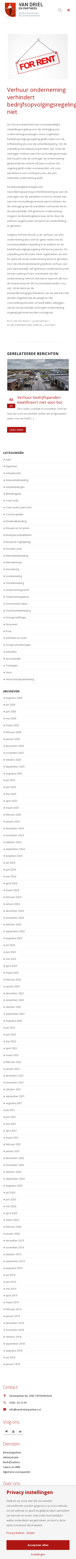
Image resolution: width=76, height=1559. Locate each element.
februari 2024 (13, 895)
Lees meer (17, 430)
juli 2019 (10, 1273)
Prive (8, 629)
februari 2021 (13, 1142)
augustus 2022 (14, 1019)
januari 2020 (13, 1232)
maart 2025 (12, 806)
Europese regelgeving (18, 540)
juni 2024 (11, 867)
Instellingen (38, 1554)
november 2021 (15, 1080)
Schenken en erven (16, 636)
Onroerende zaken (16, 602)
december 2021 (15, 1074)
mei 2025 (11, 792)
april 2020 (11, 1211)
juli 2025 (10, 778)
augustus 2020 (14, 1184)
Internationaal (14, 560)
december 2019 (15, 1238)
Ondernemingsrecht (17, 588)
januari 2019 (13, 1314)
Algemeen (11, 464)
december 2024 (15, 826)
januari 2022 (13, 1067)
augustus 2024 (14, 854)
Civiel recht (12, 498)
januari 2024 (13, 902)
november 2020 (15, 1163)
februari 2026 (13, 730)
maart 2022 (12, 1053)
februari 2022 (13, 1060)
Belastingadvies (12, 1450)
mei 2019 (11, 1286)
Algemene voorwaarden (16, 1470)
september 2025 (15, 765)
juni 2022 (11, 1032)
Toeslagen (12, 663)
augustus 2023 (14, 936)
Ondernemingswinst (17, 595)
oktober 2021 (13, 1087)
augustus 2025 (14, 771)
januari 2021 (13, 1149)
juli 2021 (10, 1108)
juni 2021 (11, 1115)
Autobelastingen (15, 485)
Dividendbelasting (16, 519)
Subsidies (11, 650)
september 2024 (15, 847)
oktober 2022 (13, 1005)
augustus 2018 (14, 1348)
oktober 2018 (13, 1335)
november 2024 (15, 833)
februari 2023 (13, 977)
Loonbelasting (14, 574)
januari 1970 (13, 1362)
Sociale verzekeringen (18, 643)
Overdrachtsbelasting (18, 609)
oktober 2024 (13, 840)
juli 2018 (10, 1355)
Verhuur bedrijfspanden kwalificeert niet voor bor (40, 400)
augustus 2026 (14, 696)
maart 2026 (12, 723)
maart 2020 (12, 1218)
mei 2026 (11, 716)
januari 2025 (13, 819)
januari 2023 (13, 984)
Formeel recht (14, 547)
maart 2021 (12, 1135)
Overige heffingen (16, 615)
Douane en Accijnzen (18, 526)
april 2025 (11, 799)
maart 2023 (12, 971)
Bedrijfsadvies (11, 1460)
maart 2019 (12, 1300)
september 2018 (15, 1342)
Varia (9, 670)
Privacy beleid (15, 1533)
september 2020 (15, 1177)
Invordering (12, 567)
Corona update (14, 512)
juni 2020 (11, 1197)
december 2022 (15, 991)
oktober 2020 (13, 1170)
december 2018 (15, 1321)
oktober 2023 (13, 922)
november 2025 (15, 751)
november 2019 (15, 1245)
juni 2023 (11, 950)
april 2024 (11, 881)
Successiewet (13, 657)
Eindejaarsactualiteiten (19, 533)
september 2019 (15, 1259)
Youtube (13, 1429)
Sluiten (30, 1533)
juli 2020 (10, 1190)
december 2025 (15, 744)
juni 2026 (11, 709)
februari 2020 (13, 1225)
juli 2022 (10, 1026)
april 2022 (11, 1046)
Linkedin (20, 1429)
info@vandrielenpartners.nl (25, 1407)
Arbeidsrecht (13, 471)
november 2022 (15, 998)
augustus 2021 (14, 1101)
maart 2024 (12, 888)
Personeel (11, 622)
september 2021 (15, 1094)
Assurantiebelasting (17, 478)
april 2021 (11, 1129)
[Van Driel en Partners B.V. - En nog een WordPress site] (23, 10)
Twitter (6, 1429)
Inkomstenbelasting (17, 553)
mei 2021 (11, 1122)
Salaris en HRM (11, 1465)
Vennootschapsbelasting (20, 677)
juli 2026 (10, 703)
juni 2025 (11, 785)
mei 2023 (11, 957)
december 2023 (15, 909)
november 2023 (15, 915)
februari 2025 (13, 813)
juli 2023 (10, 943)
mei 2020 (11, 1204)
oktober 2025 (13, 758)
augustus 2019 (14, 1266)
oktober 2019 (13, 1252)
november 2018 (15, 1328)
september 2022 (15, 1012)
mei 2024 (11, 874)
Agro (8, 457)
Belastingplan (13, 492)
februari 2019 (13, 1307)
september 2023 (15, 929)
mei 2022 (11, 1039)
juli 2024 (10, 861)
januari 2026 (13, 737)
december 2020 (15, 1156)
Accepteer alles (38, 1545)
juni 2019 (11, 1280)
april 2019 (11, 1293)
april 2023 (11, 964)
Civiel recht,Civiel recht (18, 505)
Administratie (10, 1455)
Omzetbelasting (15, 581)
